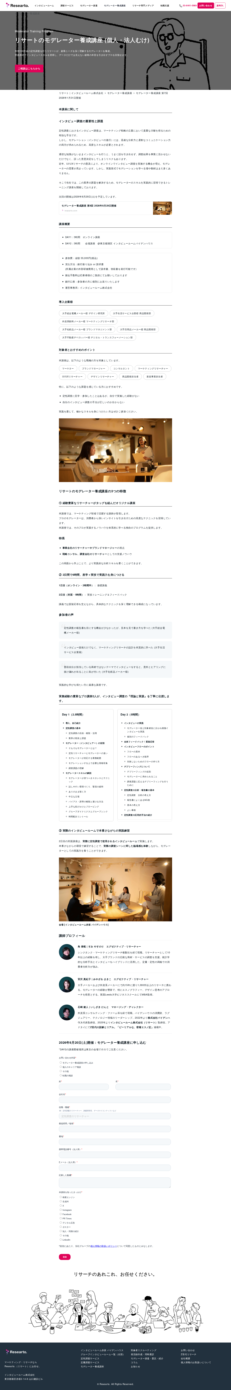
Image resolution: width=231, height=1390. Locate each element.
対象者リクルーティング (144, 1350)
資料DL (220, 5)
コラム (134, 1362)
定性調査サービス (90, 1358)
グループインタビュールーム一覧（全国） (103, 1354)
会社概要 (185, 1358)
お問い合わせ (205, 5)
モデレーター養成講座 (92, 1366)
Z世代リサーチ (188, 1354)
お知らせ (135, 1366)
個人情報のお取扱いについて (196, 1362)
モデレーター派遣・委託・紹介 (147, 1358)
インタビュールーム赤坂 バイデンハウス (102, 1350)
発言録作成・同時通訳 (142, 1354)
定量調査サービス (90, 1362)
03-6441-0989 (190, 5)
